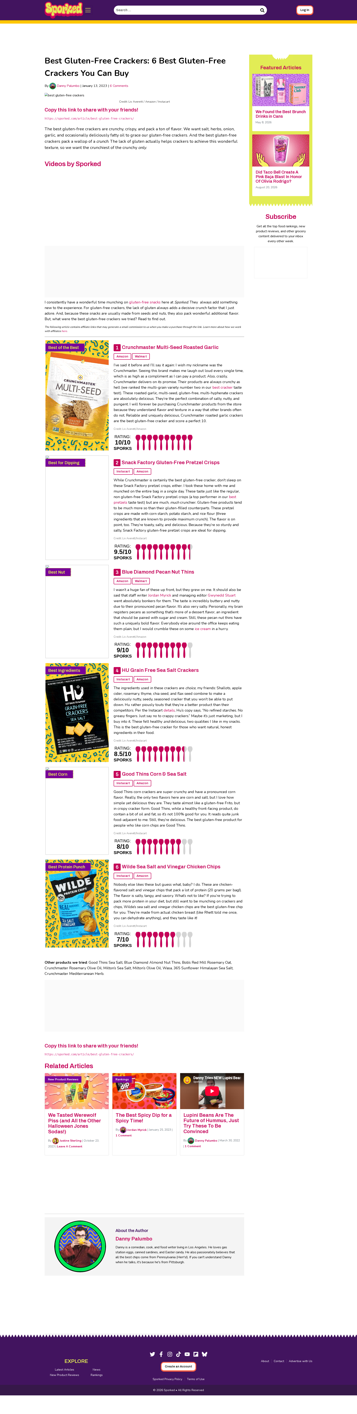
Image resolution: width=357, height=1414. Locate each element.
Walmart (141, 356)
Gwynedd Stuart (222, 595)
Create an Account (178, 1366)
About (265, 1361)
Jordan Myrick (159, 595)
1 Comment (124, 1135)
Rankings (97, 1375)
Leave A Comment (69, 1146)
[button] (88, 10)
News (96, 1370)
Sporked (170, 1390)
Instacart (123, 471)
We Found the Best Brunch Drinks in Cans (281, 114)
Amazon (122, 356)
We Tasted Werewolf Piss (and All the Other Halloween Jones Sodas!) (74, 1123)
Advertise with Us (300, 1361)
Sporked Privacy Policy (167, 1379)
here (64, 331)
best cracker (222, 387)
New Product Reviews (64, 1375)
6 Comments (119, 86)
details (169, 710)
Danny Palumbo (68, 86)
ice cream (203, 628)
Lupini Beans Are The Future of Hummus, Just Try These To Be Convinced (211, 1123)
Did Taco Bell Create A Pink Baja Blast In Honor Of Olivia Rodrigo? (279, 176)
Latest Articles (64, 1370)
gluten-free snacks (145, 302)
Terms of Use (196, 1379)
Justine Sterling (70, 1141)
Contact (279, 1361)
